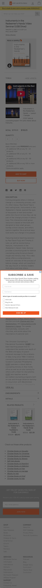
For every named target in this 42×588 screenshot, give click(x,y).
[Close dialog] (40, 272)
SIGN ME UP (21, 313)
